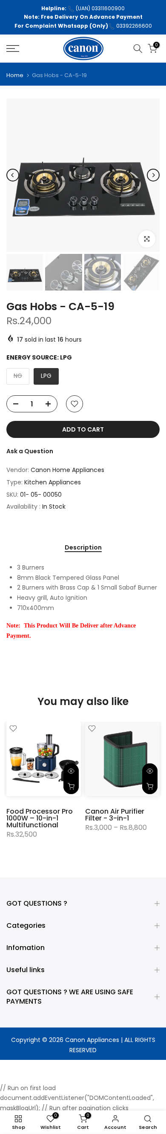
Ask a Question (29, 451)
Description (83, 548)
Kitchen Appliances (52, 482)
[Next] (153, 175)
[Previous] (12, 175)
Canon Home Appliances (67, 470)
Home (14, 75)
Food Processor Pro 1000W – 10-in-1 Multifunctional (39, 818)
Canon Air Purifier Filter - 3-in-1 (114, 814)
